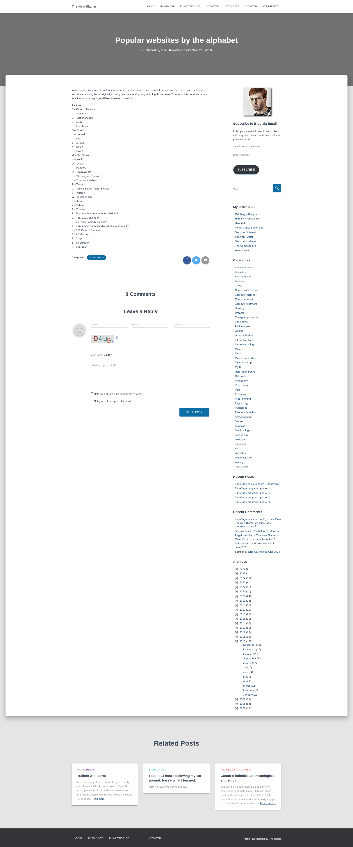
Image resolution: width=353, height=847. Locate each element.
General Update (244, 335)
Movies (239, 349)
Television (240, 439)
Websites (240, 452)
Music (238, 353)
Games (239, 330)
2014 (242, 623)
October (248, 654)
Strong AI (240, 425)
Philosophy (241, 380)
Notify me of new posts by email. (113, 401)
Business (240, 281)
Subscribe (246, 169)
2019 (242, 600)
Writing (239, 462)
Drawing (240, 308)
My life (239, 367)
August (247, 663)
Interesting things (245, 344)
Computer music (244, 299)
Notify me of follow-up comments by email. (118, 393)
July (245, 667)
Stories (239, 421)
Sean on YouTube (245, 241)
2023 (242, 582)
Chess (238, 285)
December (249, 644)
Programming (243, 398)
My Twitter (212, 6)
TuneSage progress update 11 (252, 501)
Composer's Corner (246, 290)
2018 (242, 605)
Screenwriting (243, 416)
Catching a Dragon (246, 214)
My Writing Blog (190, 6)
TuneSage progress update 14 (252, 488)
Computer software (246, 303)
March (247, 685)
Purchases (241, 407)
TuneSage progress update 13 (252, 492)
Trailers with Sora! (91, 776)
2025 (242, 573)
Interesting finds (244, 340)
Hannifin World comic (247, 218)
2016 (242, 614)
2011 (242, 636)
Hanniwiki (240, 223)
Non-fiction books (245, 371)
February (248, 690)
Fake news (241, 321)
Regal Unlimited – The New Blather (255, 535)
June (246, 672)
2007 (242, 708)
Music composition (245, 358)
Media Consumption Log (249, 227)
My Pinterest (270, 6)
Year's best (241, 466)
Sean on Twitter (244, 236)
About (150, 6)
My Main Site (167, 6)
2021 (242, 591)
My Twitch (251, 6)
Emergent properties (247, 317)
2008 (242, 703)
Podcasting (241, 385)
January (248, 694)
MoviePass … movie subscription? (255, 539)
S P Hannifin (242, 543)
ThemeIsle (275, 838)
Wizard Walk (242, 250)
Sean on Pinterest (245, 232)
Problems (240, 394)
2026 (242, 568)
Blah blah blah (243, 276)
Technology (241, 434)
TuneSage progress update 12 (252, 497)
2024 (242, 578)
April (245, 681)
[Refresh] (117, 337)
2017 (242, 609)
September (249, 658)
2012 (242, 632)
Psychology (241, 403)
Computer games (245, 294)
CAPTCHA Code (100, 354)
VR (236, 448)
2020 (242, 596)
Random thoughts (245, 412)
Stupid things (96, 257)
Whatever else (243, 457)
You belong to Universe (266, 530)
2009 (242, 699)
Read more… (99, 798)
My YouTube (231, 6)
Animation (241, 272)
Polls (237, 389)
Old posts (240, 376)
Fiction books (242, 326)
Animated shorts (244, 267)
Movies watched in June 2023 (262, 551)
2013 (242, 627)
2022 (242, 587)
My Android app (244, 362)
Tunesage (241, 443)
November (249, 649)
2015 (242, 618)
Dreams (239, 312)
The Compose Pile (245, 245)
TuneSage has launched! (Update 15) (257, 483)
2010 (242, 641)
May (245, 676)
